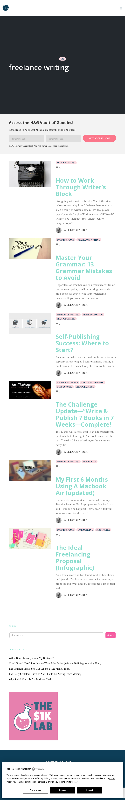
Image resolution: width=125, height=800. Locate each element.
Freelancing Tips (93, 314)
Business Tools (65, 239)
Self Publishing (66, 162)
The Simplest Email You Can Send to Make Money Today (39, 668)
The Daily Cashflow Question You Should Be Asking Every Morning (45, 674)
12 (60, 466)
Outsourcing (64, 386)
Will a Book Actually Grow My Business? (31, 658)
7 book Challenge (67, 382)
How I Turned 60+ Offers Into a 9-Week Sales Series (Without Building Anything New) (55, 663)
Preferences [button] (71, 782)
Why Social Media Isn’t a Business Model (31, 679)
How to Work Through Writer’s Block (81, 187)
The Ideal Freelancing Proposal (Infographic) (75, 558)
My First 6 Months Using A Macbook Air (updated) (82, 486)
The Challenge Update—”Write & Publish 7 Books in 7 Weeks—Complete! (85, 414)
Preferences (35, 790)
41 (60, 167)
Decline (62, 790)
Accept (89, 790)
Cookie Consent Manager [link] (18, 769)
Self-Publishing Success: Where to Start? (82, 343)
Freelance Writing (89, 239)
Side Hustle (89, 461)
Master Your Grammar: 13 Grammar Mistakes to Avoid (84, 268)
